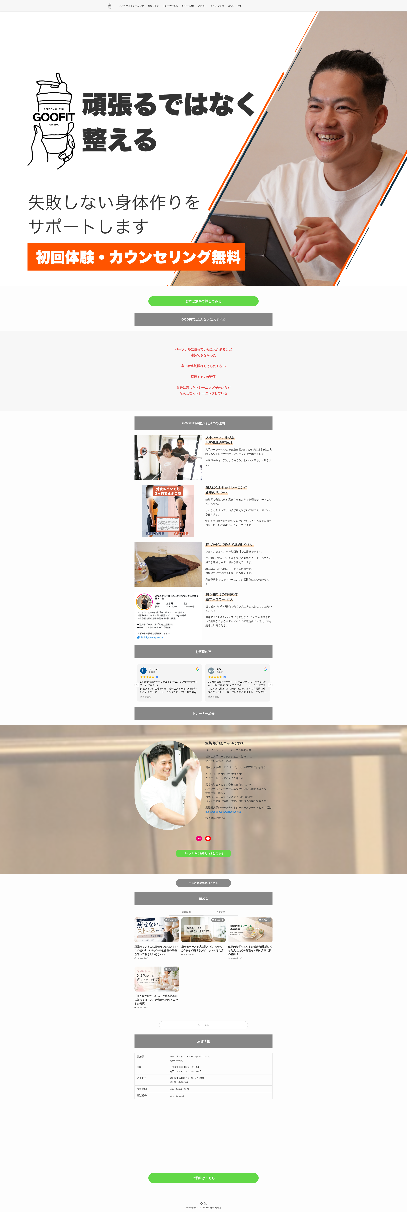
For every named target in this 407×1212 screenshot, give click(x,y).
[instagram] (201, 1203)
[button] (270, 684)
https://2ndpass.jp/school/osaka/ (223, 811)
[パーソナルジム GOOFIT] (109, 6)
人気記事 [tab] (220, 912)
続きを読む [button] (145, 696)
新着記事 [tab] (186, 912)
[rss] (205, 1203)
